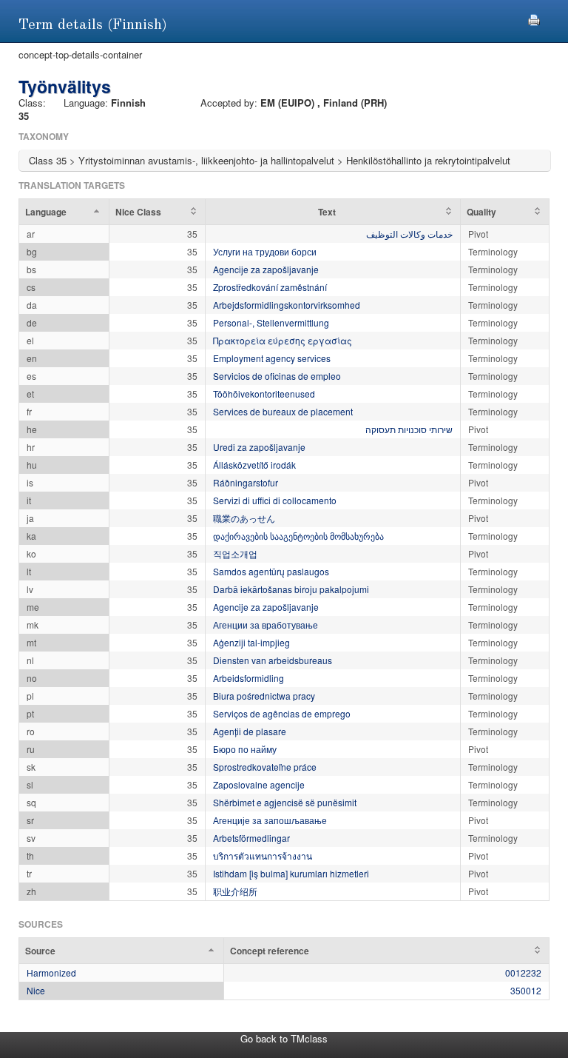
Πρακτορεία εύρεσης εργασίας (282, 340)
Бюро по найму (245, 749)
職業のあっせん (244, 518)
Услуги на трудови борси (265, 251)
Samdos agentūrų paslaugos (271, 571)
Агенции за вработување (265, 624)
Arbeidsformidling (248, 678)
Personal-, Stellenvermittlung (271, 322)
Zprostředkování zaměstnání (270, 287)
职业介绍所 (235, 891)
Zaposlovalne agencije (259, 784)
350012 (525, 990)
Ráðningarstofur (245, 482)
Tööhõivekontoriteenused (264, 393)
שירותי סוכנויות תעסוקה (409, 429)
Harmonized (51, 972)
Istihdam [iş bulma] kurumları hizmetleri (291, 873)
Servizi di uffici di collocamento (275, 500)
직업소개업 (235, 553)
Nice (36, 990)
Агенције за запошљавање (270, 820)
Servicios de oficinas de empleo (277, 375)
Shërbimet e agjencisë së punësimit (284, 802)
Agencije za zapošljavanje (266, 269)
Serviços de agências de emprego (282, 713)
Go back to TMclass (284, 1038)
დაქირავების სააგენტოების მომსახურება (298, 535)
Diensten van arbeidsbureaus (272, 660)
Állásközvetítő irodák (254, 464)
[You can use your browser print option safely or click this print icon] (534, 18)
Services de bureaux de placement (283, 411)
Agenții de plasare (249, 731)
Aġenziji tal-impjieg (251, 642)
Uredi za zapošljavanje (259, 447)
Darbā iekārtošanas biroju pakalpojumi (291, 589)
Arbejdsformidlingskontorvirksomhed (286, 304)
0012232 (523, 972)
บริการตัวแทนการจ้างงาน (262, 855)
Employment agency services (272, 358)
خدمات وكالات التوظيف (409, 233)
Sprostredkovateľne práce (265, 766)
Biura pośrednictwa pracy (264, 695)
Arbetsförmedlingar (251, 837)
